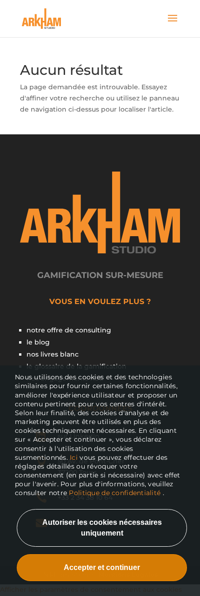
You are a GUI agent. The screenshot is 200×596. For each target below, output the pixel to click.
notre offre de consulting (69, 330)
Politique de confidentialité (114, 493)
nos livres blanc (53, 354)
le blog (38, 342)
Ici (75, 457)
